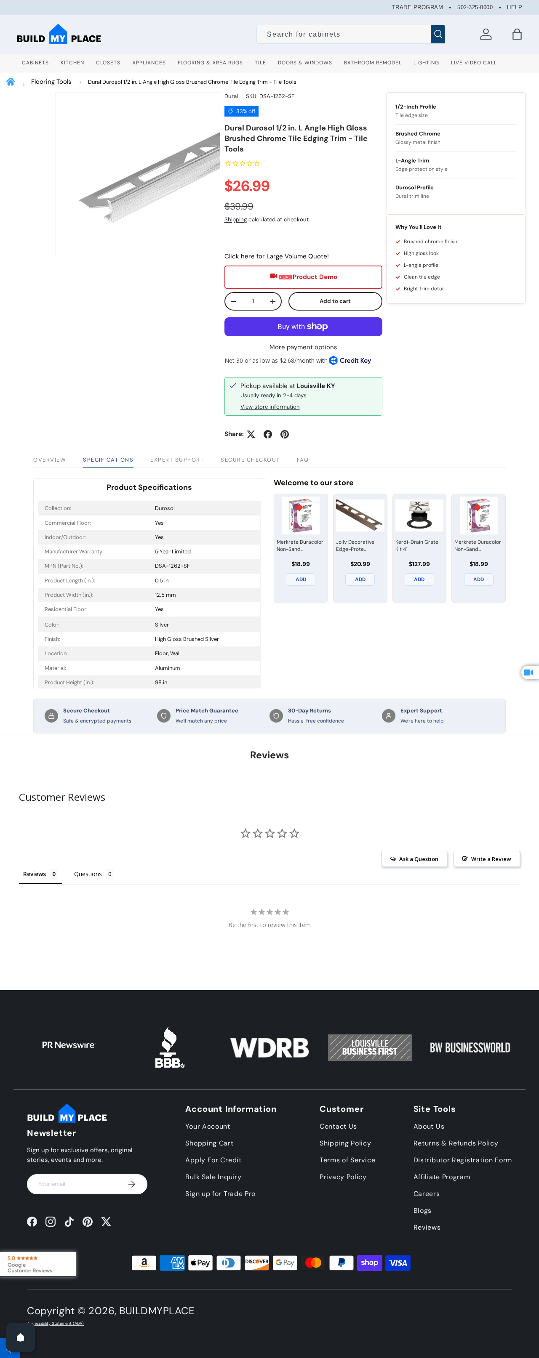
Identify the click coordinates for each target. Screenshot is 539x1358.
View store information (270, 406)
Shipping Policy (345, 1143)
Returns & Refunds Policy (456, 1143)
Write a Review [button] (491, 859)
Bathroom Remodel (373, 62)
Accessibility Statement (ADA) (55, 1323)
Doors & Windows (305, 62)
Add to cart (335, 301)
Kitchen (72, 62)
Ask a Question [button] (418, 859)
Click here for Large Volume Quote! (276, 256)
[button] (517, 34)
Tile (260, 62)
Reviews (427, 1227)
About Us (429, 1126)
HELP (514, 7)
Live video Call (474, 62)
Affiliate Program (442, 1176)
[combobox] (351, 34)
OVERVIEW (49, 459)
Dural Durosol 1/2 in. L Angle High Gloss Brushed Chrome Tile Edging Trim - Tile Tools (192, 81)
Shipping (235, 219)
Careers (427, 1193)
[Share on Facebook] (267, 434)
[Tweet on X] (251, 434)
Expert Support (177, 459)
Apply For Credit (213, 1160)
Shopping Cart (209, 1143)
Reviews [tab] (34, 874)
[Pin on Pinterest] (284, 434)
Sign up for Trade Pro (220, 1193)
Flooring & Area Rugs (210, 62)
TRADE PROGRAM (417, 7)
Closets (108, 62)
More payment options (303, 347)
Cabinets (35, 62)
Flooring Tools (51, 81)
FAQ (303, 459)
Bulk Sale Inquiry (213, 1176)
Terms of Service (347, 1160)
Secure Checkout (250, 459)
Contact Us (338, 1126)
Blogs (423, 1210)
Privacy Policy (343, 1176)
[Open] (20, 1337)
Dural (231, 96)
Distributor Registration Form (463, 1160)
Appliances (149, 62)
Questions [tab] (88, 874)
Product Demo (315, 277)
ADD (301, 579)
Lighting (426, 62)
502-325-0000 (475, 7)
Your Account (207, 1126)
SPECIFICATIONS (108, 459)
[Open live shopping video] (530, 672)
